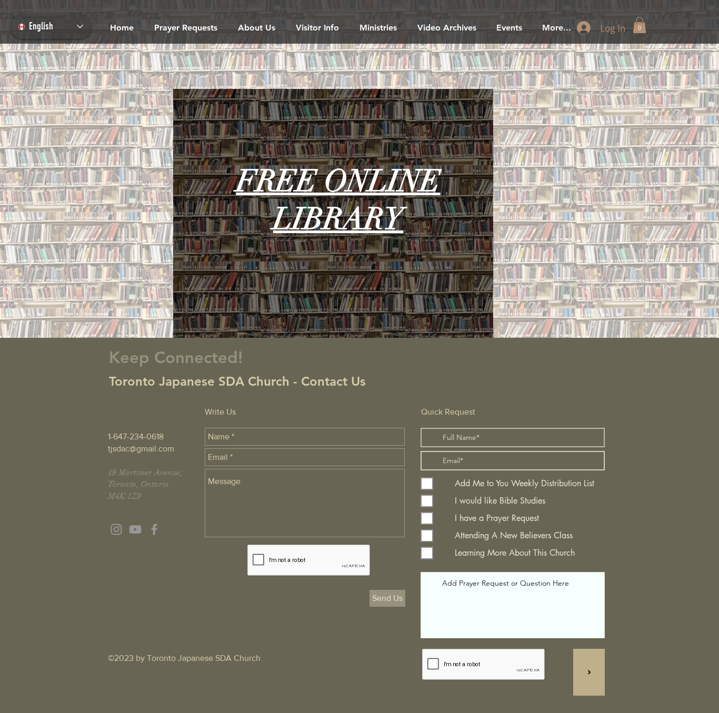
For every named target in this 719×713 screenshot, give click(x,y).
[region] (333, 213)
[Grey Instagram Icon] (116, 529)
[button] (639, 25)
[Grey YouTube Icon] (135, 529)
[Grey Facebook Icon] (154, 529)
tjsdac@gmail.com (141, 448)
